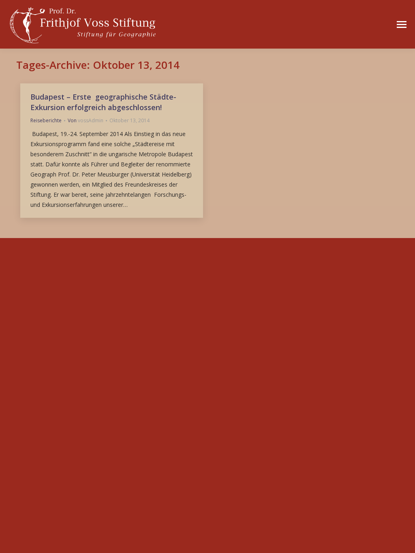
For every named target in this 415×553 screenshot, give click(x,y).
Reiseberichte (46, 120)
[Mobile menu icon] (401, 24)
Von (85, 120)
